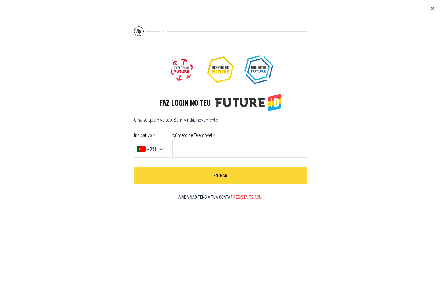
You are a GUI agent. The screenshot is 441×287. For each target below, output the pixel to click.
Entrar (220, 175)
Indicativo (143, 135)
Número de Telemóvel (192, 135)
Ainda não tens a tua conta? (220, 197)
